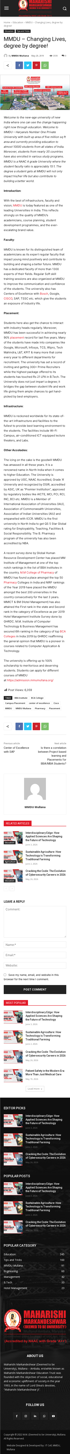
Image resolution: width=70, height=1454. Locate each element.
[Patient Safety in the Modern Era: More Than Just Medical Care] (13, 1075)
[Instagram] (25, 1416)
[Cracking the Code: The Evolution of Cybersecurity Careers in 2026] (13, 875)
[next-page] (12, 888)
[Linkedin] (35, 1416)
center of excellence (39, 703)
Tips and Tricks (23, 31)
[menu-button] (6, 9)
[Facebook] (19, 65)
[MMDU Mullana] (6, 56)
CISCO (8, 298)
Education (18, 22)
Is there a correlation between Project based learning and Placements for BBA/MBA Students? (52, 755)
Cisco (56, 703)
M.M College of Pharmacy (37, 572)
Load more (34, 1088)
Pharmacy (10, 582)
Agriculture (10, 861)
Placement (54, 708)
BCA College (37, 697)
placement (17, 337)
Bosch (44, 293)
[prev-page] (6, 888)
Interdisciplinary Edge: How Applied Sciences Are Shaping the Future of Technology (44, 836)
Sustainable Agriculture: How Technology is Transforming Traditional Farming (43, 855)
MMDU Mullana (20, 55)
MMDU (17, 205)
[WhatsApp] (45, 65)
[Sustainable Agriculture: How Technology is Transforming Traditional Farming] (13, 856)
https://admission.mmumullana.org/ (30, 680)
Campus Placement (15, 703)
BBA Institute (21, 697)
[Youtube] (53, 1416)
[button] (64, 8)
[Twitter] (28, 65)
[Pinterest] (36, 65)
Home (7, 22)
